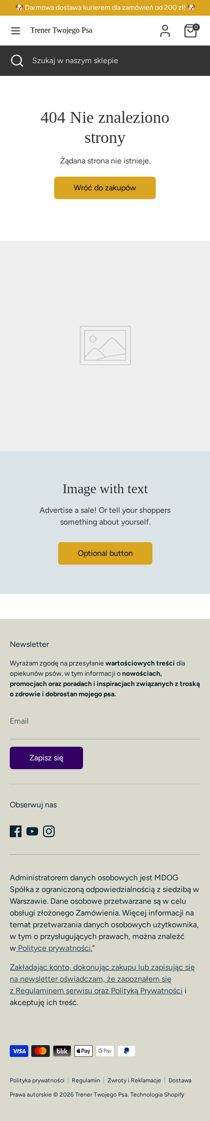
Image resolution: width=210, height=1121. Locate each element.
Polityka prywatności (37, 1080)
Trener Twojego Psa (61, 30)
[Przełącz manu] (15, 31)
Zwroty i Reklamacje (134, 1080)
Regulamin (86, 1080)
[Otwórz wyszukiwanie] (16, 60)
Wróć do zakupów (105, 187)
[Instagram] (49, 831)
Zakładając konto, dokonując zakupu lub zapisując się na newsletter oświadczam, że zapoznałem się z (102, 978)
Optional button (105, 553)
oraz (137, 990)
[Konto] (165, 26)
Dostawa (179, 1080)
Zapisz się (46, 757)
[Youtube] (32, 831)
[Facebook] (15, 831)
